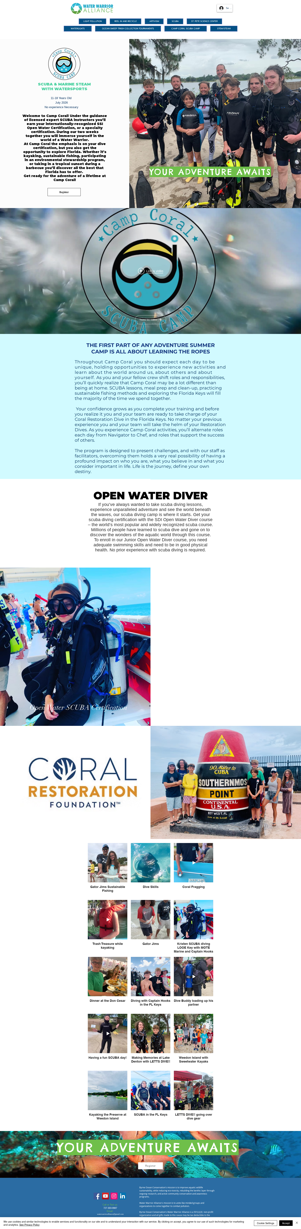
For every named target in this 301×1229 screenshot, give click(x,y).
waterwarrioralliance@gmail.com (110, 1214)
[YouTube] (105, 1196)
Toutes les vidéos (148, 319)
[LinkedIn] (122, 1196)
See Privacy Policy (29, 1224)
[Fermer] (297, 1223)
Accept (286, 1223)
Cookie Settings (265, 1223)
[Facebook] (97, 1196)
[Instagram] (114, 1196)
